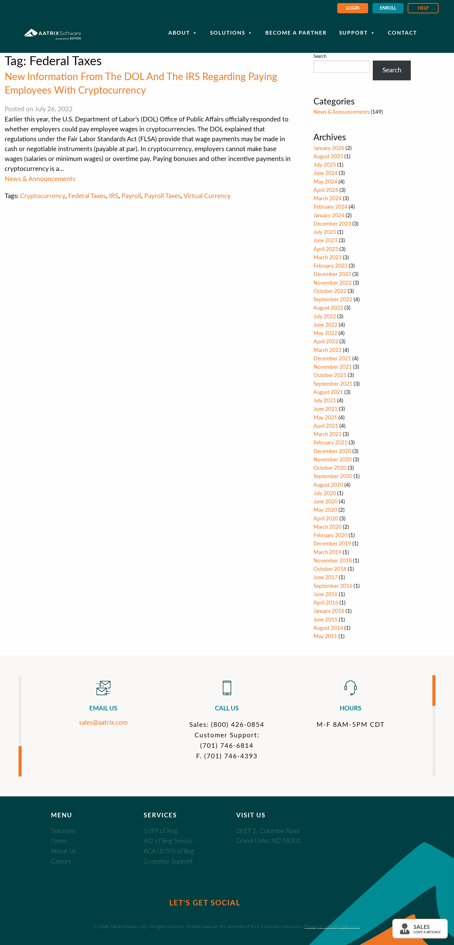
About (179, 33)
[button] (420, 928)
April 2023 (325, 249)
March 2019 (327, 552)
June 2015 (325, 619)
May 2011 (325, 636)
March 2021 (327, 434)
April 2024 (325, 190)
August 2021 (328, 392)
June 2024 (325, 173)
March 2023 (327, 257)
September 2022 (332, 299)
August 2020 (328, 485)
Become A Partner (296, 33)
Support (353, 33)
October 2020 (330, 468)
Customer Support (168, 861)
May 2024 (325, 181)
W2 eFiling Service (168, 841)
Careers (61, 861)
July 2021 (324, 400)
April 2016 (325, 602)
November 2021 (332, 367)
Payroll (131, 196)
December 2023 (332, 224)
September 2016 (332, 586)
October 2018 (330, 569)
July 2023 (324, 232)
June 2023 (325, 240)
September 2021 (332, 384)
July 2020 (324, 493)
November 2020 (332, 459)
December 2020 (332, 451)
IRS (113, 196)
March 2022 (327, 350)
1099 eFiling (160, 831)
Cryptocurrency (42, 196)
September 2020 (332, 476)
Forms (59, 841)
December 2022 (332, 274)
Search (319, 56)
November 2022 (332, 283)
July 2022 (324, 316)
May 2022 (325, 333)
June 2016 (325, 594)
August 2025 (328, 156)
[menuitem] (352, 8)
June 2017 (325, 577)
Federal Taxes (87, 196)
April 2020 (325, 518)
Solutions (227, 33)
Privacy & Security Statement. (332, 926)
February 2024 (330, 207)
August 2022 (328, 308)
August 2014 (328, 628)
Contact (402, 33)
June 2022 (325, 325)
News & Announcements (40, 179)
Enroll (388, 8)
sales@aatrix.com (103, 722)
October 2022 (330, 291)
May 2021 (325, 417)
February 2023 (330, 266)
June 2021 (325, 409)
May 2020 (325, 510)
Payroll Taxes (162, 196)
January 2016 (328, 611)
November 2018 (332, 560)
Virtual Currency (207, 196)
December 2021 (332, 358)
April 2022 (325, 341)
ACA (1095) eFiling (169, 851)
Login (352, 8)
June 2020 (325, 501)
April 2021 (325, 426)
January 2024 (328, 215)
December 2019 (332, 543)
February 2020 (330, 535)
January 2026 (328, 148)
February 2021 (330, 442)
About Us (63, 851)
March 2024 (327, 198)
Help (423, 8)
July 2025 (324, 164)
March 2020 (327, 527)
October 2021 (330, 375)
